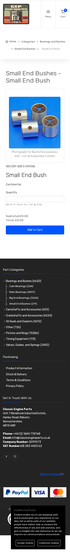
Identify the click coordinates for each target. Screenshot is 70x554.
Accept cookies (25, 543)
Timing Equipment (21, 339)
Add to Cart (35, 230)
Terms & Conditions (18, 380)
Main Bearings (22, 292)
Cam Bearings (21, 286)
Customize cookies (49, 543)
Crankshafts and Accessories (29, 315)
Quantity (11, 192)
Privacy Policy (15, 386)
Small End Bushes (23, 303)
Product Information (19, 368)
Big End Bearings (23, 297)
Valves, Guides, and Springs (27, 345)
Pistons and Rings (22, 333)
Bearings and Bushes (23, 281)
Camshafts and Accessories (27, 309)
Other (13, 327)
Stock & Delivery (16, 374)
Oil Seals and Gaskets (23, 321)
